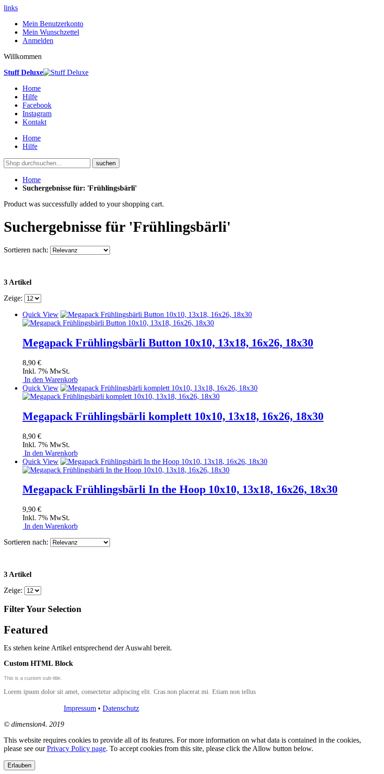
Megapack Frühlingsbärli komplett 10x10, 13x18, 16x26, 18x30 (173, 416)
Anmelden (37, 40)
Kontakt (34, 122)
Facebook (37, 105)
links (11, 8)
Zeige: (13, 298)
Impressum (80, 708)
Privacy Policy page (76, 748)
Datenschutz (121, 708)
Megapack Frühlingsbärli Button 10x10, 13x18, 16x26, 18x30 (167, 343)
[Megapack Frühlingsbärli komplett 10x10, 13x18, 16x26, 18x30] (140, 392)
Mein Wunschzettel (50, 32)
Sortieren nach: (26, 250)
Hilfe (29, 97)
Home (31, 180)
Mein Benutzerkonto (52, 24)
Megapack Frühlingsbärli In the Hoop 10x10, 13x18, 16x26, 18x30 (180, 489)
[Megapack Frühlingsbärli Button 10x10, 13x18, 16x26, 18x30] (137, 318)
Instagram (37, 114)
